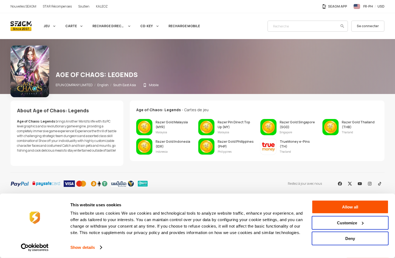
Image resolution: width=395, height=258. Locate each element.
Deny (350, 238)
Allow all (350, 207)
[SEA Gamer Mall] (20, 26)
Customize (347, 222)
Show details (82, 247)
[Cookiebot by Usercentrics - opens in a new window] (34, 247)
